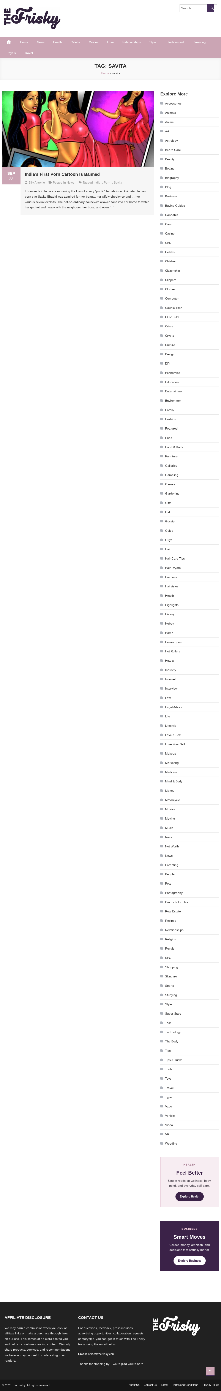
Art (167, 131)
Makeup (170, 753)
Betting (170, 168)
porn (107, 182)
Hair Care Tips (175, 558)
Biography (172, 177)
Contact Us (150, 1384)
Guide (169, 530)
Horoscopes (173, 642)
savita (118, 182)
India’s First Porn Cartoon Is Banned (62, 174)
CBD (168, 242)
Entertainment (174, 42)
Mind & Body (173, 781)
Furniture (171, 456)
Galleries (171, 465)
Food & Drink (174, 447)
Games (170, 484)
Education (172, 382)
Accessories (173, 103)
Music (169, 828)
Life (167, 716)
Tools (168, 1069)
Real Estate (173, 911)
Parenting (199, 42)
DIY (167, 363)
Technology (173, 1032)
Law (168, 697)
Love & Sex (173, 735)
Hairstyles (171, 586)
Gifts (168, 502)
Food (168, 437)
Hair (168, 549)
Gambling (171, 475)
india (97, 182)
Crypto (169, 335)
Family (169, 410)
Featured (171, 428)
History (170, 614)
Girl (167, 512)
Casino (170, 233)
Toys (168, 1078)
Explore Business (189, 1260)
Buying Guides (175, 205)
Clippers (170, 280)
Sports (169, 985)
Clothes (170, 289)
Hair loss (171, 577)
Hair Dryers (173, 567)
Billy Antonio (36, 182)
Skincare (171, 976)
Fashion (170, 419)
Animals (170, 112)
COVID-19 (172, 317)
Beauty (170, 159)
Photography (174, 893)
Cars (168, 224)
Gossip (170, 521)
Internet (170, 679)
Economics (172, 372)
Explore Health (189, 1196)
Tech (168, 1023)
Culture (170, 345)
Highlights (171, 605)
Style (152, 42)
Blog (168, 187)
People (170, 874)
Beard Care (173, 150)
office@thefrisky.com (101, 1354)
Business (171, 196)
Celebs (75, 42)
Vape (168, 1106)
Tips (168, 1050)
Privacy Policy (210, 1384)
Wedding (171, 1143)
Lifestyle (170, 725)
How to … (171, 660)
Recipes (170, 920)
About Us (134, 1384)
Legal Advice (173, 707)
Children (171, 261)
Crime (169, 326)
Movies (93, 42)
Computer (172, 298)
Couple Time (173, 307)
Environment (173, 400)
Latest (164, 1384)
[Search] (210, 8)
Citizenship (172, 270)
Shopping (171, 967)
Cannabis (171, 215)
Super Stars (173, 1013)
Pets (168, 883)
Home (24, 42)
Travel (28, 53)
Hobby (169, 623)
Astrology (171, 140)
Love (110, 42)
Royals (11, 53)
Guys (168, 540)
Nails (168, 837)
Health (57, 42)
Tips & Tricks (173, 1060)
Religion (170, 939)
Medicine (171, 772)
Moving (170, 818)
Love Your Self (175, 744)
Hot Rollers (172, 651)
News (40, 42)
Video (169, 1125)
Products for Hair (176, 902)
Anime (169, 122)
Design (170, 354)
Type (168, 1097)
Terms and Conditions (185, 1384)
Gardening (172, 493)
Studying (171, 995)
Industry (170, 670)
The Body (171, 1041)
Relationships (131, 42)
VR (167, 1134)
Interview (171, 688)
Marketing (172, 762)
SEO (168, 958)
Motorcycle (172, 800)
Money (169, 790)
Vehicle (170, 1115)
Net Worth (172, 846)
